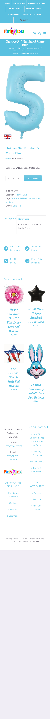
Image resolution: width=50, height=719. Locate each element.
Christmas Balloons (13, 495)
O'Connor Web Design (30, 541)
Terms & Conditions (37, 470)
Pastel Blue (21, 195)
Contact (13, 503)
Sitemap (13, 516)
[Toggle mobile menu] (44, 33)
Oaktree (17, 206)
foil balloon (25, 198)
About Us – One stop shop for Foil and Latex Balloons (37, 439)
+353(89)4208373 (13, 446)
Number (36, 198)
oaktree (9, 202)
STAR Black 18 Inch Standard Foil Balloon (36, 315)
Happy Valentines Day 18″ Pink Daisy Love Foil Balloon (14, 320)
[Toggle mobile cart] (34, 33)
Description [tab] (9, 218)
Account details (37, 508)
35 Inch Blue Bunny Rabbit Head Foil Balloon (36, 391)
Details (10, 297)
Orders (37, 493)
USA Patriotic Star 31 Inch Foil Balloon (14, 377)
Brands (13, 509)
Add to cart (33, 178)
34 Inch (15, 198)
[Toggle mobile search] (39, 33)
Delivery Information (37, 453)
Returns (37, 499)
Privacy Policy (37, 461)
